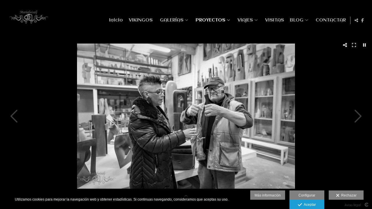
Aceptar (309, 205)
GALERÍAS (171, 20)
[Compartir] (356, 20)
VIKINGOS (141, 20)
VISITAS (274, 20)
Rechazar (348, 195)
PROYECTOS (210, 20)
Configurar (306, 195)
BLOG (296, 20)
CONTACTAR (331, 20)
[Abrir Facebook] (363, 20)
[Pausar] (364, 45)
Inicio (116, 20)
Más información (268, 195)
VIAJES (245, 20)
